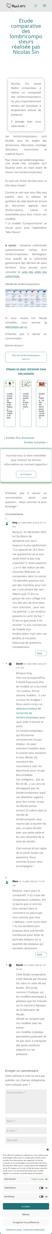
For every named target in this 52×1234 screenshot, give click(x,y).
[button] (47, 1149)
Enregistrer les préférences (26, 1222)
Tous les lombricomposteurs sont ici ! (26, 357)
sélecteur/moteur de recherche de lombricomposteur (28, 713)
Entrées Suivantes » (36, 442)
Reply (39, 653)
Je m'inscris (26, 474)
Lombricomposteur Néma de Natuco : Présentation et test (10, 405)
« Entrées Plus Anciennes (19, 438)
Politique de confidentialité (34, 1229)
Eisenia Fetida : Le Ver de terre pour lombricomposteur (42, 405)
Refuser (26, 1214)
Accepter (26, 1206)
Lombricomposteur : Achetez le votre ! (26, 401)
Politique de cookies (14, 1229)
